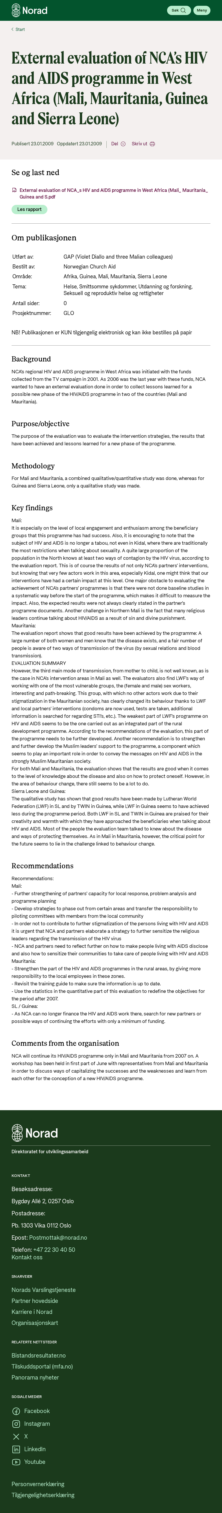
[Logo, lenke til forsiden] (29, 10)
